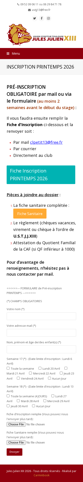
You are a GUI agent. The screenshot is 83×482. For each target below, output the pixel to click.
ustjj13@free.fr (41, 10)
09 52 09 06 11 (29, 4)
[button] (41, 53)
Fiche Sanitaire (29, 213)
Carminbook (41, 475)
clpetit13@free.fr (46, 142)
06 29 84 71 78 (52, 4)
